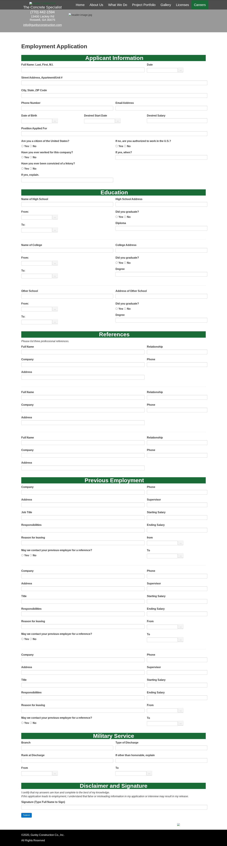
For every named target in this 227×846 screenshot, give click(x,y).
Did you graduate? (127, 211)
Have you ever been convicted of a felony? (48, 163)
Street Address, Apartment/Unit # (41, 77)
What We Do (117, 5)
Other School (29, 291)
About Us (96, 5)
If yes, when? (123, 152)
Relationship (155, 346)
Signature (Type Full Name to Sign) (43, 802)
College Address (125, 245)
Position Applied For (34, 128)
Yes (26, 146)
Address (26, 372)
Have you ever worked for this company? (47, 152)
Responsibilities (31, 525)
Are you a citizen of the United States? (45, 141)
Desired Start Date (95, 115)
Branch (26, 742)
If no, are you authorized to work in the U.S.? (143, 141)
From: (25, 211)
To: (23, 224)
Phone (151, 359)
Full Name (27, 346)
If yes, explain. (30, 174)
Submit (26, 815)
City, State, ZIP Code (34, 90)
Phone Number (30, 103)
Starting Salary (156, 512)
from (150, 537)
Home (80, 5)
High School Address (128, 199)
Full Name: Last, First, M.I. (37, 64)
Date (150, 64)
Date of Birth (29, 115)
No (34, 146)
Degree (120, 269)
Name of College (31, 245)
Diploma (120, 223)
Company (27, 359)
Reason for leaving (33, 537)
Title (24, 596)
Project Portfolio (144, 5)
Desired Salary (156, 115)
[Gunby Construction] (42, 3)
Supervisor (154, 499)
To (148, 550)
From (150, 621)
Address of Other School (131, 291)
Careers (200, 5)
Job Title (26, 512)
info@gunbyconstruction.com (42, 24)
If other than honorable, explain (135, 755)
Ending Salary (156, 525)
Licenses (182, 5)
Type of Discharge (126, 742)
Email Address (124, 103)
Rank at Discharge (33, 755)
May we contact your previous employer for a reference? (56, 550)
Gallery (166, 5)
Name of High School (34, 199)
